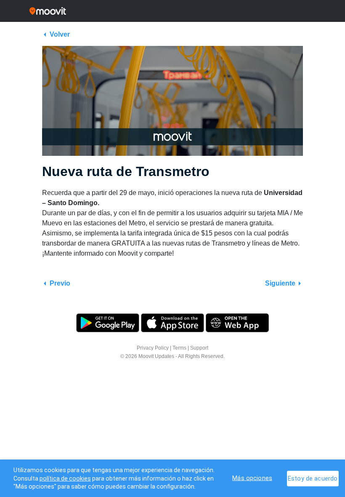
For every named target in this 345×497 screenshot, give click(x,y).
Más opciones (252, 477)
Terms (179, 348)
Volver (60, 34)
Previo (60, 283)
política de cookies (65, 478)
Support (199, 348)
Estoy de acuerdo (312, 478)
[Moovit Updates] (172, 11)
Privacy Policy (153, 348)
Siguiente (280, 283)
